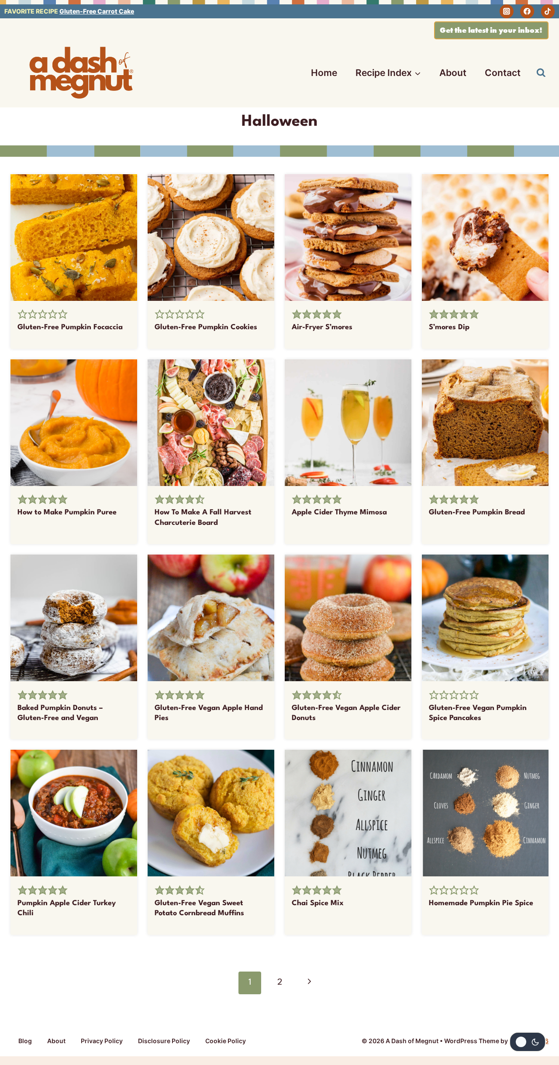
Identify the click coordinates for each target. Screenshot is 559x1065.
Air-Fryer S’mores (322, 327)
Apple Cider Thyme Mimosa (339, 512)
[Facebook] (527, 11)
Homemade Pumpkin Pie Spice (481, 903)
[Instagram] (507, 11)
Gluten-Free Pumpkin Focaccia (70, 327)
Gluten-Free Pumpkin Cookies (206, 327)
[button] (22, 314)
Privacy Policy (102, 1040)
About (452, 72)
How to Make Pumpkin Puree (67, 512)
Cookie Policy (225, 1040)
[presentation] (73, 237)
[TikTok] (548, 11)
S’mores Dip (449, 327)
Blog (25, 1040)
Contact (503, 72)
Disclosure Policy (164, 1040)
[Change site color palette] (527, 1042)
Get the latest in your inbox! (491, 30)
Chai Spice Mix (318, 903)
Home (324, 72)
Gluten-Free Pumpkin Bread (477, 512)
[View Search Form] (541, 73)
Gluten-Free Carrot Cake (96, 11)
